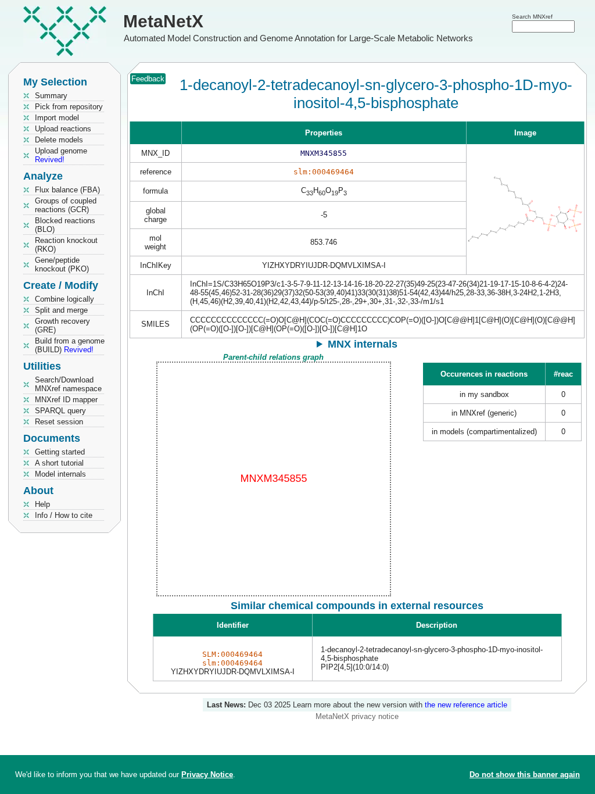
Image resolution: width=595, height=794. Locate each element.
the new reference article (466, 704)
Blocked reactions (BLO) (65, 225)
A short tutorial (59, 463)
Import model (57, 117)
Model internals (60, 474)
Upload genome (61, 155)
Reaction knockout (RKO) (66, 244)
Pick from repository (69, 106)
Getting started (60, 452)
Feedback (147, 78)
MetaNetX (163, 21)
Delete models (59, 139)
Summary (51, 95)
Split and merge (61, 310)
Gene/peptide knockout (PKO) (62, 264)
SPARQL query (60, 410)
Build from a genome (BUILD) (70, 345)
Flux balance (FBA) (67, 189)
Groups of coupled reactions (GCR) (65, 205)
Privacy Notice (207, 774)
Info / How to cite (63, 515)
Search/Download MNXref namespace (68, 384)
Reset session (59, 421)
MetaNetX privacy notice (357, 716)
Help (42, 504)
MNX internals (362, 344)
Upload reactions (63, 128)
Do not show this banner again (524, 774)
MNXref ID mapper (66, 399)
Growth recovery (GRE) (62, 325)
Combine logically (64, 299)
